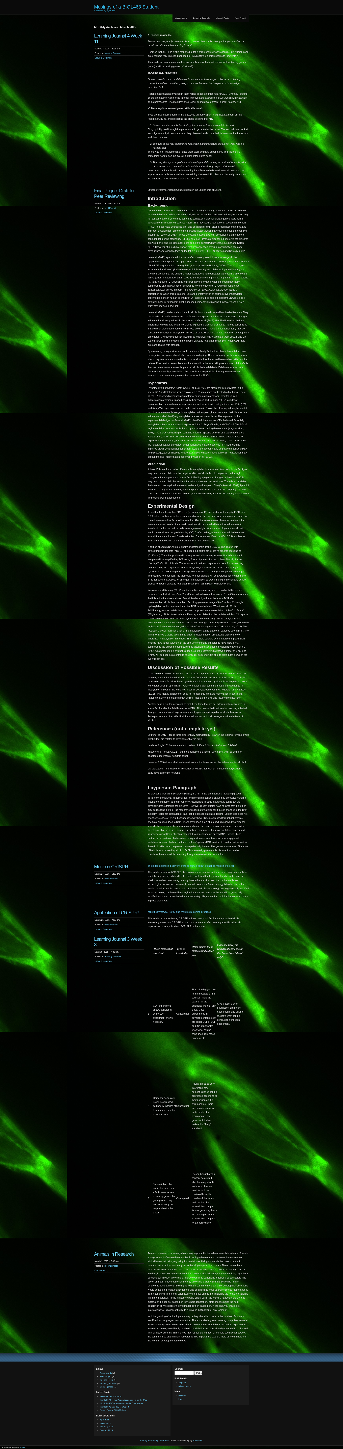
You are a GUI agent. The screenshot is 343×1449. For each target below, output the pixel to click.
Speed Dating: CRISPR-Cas (113, 1410)
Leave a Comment (103, 58)
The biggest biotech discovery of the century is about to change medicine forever (191, 866)
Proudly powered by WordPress (154, 1440)
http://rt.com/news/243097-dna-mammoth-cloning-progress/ (179, 912)
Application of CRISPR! (116, 912)
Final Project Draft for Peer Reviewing (114, 193)
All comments (184, 1386)
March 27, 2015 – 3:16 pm (107, 203)
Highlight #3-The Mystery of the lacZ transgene (121, 1403)
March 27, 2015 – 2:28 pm (107, 874)
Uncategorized (106, 1387)
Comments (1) (101, 1270)
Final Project (240, 18)
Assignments (181, 18)
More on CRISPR (111, 866)
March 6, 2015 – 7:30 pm (106, 952)
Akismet (22, 1447)
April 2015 (104, 1420)
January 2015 (106, 1430)
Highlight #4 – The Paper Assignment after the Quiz (123, 1400)
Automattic (197, 1440)
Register (182, 1396)
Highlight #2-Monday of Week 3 (114, 1407)
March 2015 (105, 1423)
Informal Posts (222, 18)
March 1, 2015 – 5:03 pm (106, 1261)
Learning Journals (201, 18)
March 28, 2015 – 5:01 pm (107, 48)
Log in (181, 1399)
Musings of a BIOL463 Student (126, 7)
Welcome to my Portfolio (111, 1396)
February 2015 (107, 1427)
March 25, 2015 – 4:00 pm (107, 920)
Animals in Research (114, 1254)
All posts (182, 1383)
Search (178, 1368)
